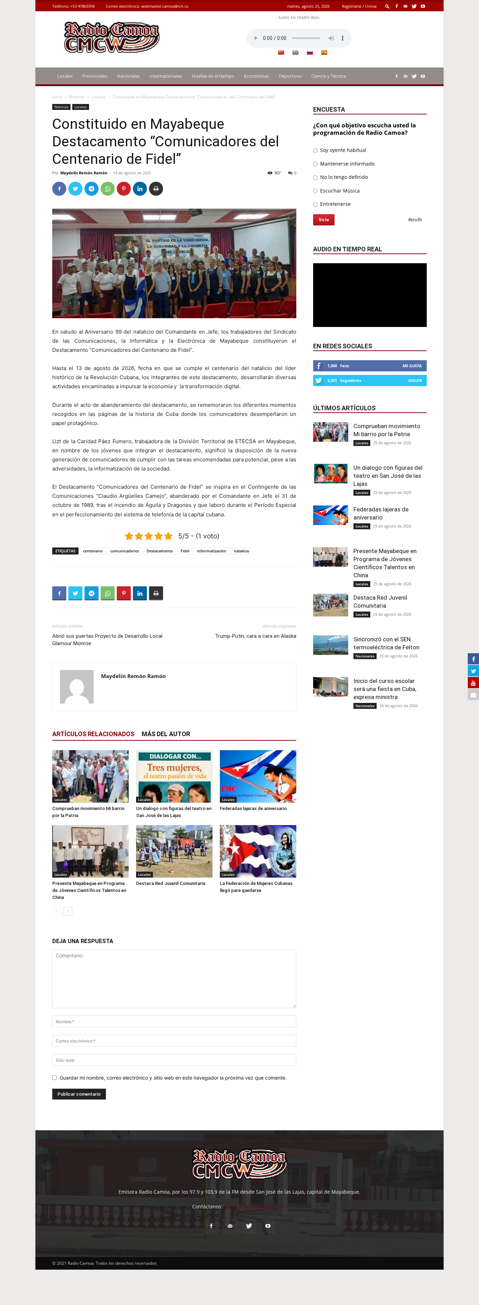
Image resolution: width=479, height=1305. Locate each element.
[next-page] (67, 911)
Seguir (415, 380)
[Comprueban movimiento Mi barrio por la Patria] (90, 776)
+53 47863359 (82, 6)
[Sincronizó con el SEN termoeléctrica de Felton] (330, 645)
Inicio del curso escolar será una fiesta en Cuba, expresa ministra (384, 688)
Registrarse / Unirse (359, 6)
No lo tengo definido (343, 177)
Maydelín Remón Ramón (83, 172)
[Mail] (405, 6)
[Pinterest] (124, 189)
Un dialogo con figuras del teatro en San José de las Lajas (388, 475)
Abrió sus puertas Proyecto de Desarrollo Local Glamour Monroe (107, 640)
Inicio (57, 97)
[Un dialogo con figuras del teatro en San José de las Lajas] (174, 776)
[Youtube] (423, 6)
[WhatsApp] (108, 189)
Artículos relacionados (93, 734)
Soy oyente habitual (342, 150)
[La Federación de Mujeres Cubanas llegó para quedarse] (258, 851)
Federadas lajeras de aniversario (253, 808)
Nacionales (128, 76)
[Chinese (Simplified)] (281, 52)
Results (415, 220)
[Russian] (309, 52)
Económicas (256, 76)
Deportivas (290, 76)
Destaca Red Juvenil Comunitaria (170, 883)
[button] (387, 6)
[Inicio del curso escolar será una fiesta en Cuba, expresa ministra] (330, 687)
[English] (295, 52)
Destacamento (160, 550)
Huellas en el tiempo (213, 76)
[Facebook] (396, 6)
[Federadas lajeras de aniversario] (258, 776)
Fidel (185, 550)
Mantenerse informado (347, 163)
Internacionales (166, 76)
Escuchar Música (339, 190)
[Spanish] (324, 52)
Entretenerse (335, 204)
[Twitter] (414, 6)
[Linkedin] (140, 189)
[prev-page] (56, 911)
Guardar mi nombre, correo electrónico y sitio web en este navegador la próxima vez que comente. (173, 1078)
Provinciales (94, 76)
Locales (65, 76)
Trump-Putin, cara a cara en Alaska (255, 636)
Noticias (77, 97)
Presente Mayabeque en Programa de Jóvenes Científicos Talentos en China (89, 890)
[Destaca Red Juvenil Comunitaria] (174, 851)
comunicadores (124, 550)
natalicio (241, 550)
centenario (93, 550)
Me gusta (412, 365)
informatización (211, 550)
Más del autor (166, 734)
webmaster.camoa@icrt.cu (165, 6)
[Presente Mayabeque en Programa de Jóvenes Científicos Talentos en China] (90, 851)
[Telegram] (92, 189)
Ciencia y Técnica (328, 76)
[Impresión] (156, 189)
